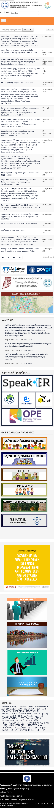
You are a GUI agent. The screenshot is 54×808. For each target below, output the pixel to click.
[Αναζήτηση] (25, 30)
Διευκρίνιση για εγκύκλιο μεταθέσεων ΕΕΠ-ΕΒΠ (19, 223)
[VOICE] (27, 567)
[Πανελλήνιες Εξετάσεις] (27, 686)
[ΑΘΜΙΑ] (24, 443)
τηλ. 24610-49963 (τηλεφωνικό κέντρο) (17, 799)
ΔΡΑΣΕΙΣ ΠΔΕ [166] (34, 715)
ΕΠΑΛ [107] (33, 722)
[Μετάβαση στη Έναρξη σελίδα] (3, 257)
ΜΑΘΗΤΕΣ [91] (10, 729)
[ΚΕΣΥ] (24, 489)
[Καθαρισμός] (31, 30)
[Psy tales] (44, 400)
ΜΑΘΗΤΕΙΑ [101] (18, 725)
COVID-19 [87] (28, 729)
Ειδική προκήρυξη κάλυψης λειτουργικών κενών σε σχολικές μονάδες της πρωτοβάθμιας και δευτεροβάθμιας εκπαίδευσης (20, 61)
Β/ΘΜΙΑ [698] (10, 706)
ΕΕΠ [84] (41, 729)
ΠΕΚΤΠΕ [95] (39, 727)
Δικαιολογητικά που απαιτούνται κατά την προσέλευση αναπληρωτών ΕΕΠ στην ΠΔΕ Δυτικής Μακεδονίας (18, 133)
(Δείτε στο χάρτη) (21, 788)
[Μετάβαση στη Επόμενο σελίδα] (14, 257)
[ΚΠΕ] (24, 505)
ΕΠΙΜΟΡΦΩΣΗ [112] (13, 720)
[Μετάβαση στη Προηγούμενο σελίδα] (8, 257)
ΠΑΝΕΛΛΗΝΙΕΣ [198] (13, 711)
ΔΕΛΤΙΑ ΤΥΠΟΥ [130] (13, 718)
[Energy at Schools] (9, 400)
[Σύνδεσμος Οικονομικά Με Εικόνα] (27, 662)
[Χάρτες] (27, 302)
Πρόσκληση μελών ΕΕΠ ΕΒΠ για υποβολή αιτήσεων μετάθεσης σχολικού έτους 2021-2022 (19, 51)
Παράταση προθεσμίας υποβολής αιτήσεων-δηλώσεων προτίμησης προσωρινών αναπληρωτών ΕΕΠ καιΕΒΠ (18, 181)
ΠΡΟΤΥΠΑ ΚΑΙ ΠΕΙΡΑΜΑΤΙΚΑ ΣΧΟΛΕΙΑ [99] (22, 726)
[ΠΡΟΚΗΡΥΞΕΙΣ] (27, 609)
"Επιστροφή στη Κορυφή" (44, 803)
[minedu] (27, 283)
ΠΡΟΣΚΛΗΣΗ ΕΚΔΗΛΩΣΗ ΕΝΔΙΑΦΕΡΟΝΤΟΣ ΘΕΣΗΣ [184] (24, 712)
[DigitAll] (26, 400)
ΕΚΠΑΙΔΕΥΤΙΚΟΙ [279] (35, 708)
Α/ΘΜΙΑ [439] (26, 706)
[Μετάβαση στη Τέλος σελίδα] (20, 257)
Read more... (28, 339)
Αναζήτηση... (5, 12)
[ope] (27, 417)
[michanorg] (27, 752)
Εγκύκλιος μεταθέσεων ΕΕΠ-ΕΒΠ (13, 230)
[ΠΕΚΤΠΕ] (24, 520)
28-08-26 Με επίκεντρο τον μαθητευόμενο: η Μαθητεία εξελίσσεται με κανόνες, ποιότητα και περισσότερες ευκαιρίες (26, 357)
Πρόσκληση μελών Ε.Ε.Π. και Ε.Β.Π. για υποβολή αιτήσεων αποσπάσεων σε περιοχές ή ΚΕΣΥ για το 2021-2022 (20, 207)
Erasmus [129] (34, 718)
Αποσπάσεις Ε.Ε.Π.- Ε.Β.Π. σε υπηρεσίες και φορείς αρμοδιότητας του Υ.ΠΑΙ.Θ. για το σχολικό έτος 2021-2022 (20, 216)
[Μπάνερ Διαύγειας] (14, 269)
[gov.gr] (39, 269)
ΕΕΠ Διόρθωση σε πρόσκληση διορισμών (17, 82)
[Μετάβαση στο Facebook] (27, 778)
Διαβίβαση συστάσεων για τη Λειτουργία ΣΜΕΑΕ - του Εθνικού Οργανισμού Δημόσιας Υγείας (20, 249)
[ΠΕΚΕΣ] (24, 474)
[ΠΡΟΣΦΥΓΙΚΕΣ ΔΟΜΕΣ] (27, 635)
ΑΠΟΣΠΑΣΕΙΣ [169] (12, 715)
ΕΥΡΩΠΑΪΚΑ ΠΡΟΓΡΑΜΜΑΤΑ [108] (20, 721)
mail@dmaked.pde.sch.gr (11, 796)
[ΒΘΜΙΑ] (24, 459)
